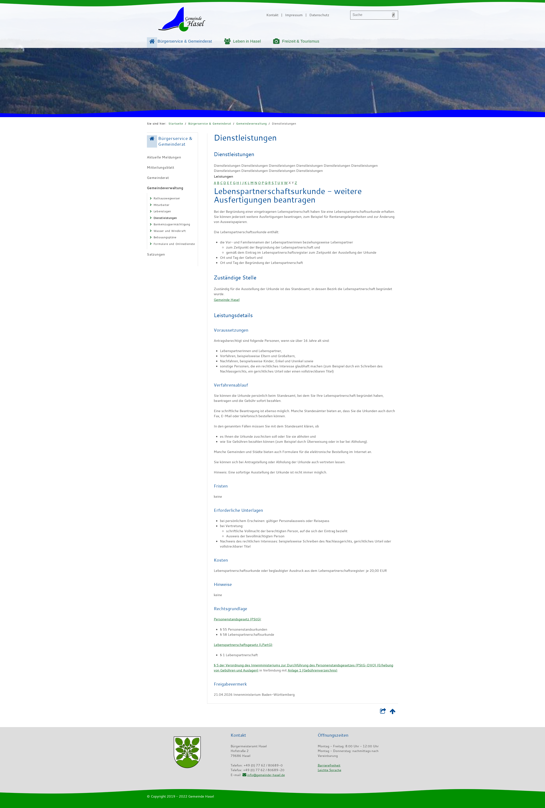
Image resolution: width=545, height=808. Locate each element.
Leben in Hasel (247, 41)
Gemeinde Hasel (227, 299)
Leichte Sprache (329, 770)
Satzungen (156, 254)
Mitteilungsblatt (160, 167)
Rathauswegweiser (166, 198)
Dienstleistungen (284, 123)
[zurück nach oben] (392, 712)
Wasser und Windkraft (169, 231)
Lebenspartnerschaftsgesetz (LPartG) (243, 644)
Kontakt (272, 15)
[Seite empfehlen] (383, 712)
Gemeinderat (158, 177)
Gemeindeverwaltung (251, 123)
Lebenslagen (162, 211)
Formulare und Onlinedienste (174, 244)
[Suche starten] (393, 15)
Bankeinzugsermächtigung (171, 224)
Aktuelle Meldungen (164, 157)
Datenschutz (319, 15)
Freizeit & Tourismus (300, 41)
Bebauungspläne (164, 237)
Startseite (175, 123)
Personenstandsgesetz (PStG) (237, 619)
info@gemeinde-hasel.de (266, 775)
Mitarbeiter (161, 205)
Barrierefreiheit (329, 765)
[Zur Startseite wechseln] (181, 20)
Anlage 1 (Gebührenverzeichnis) (312, 670)
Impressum (294, 15)
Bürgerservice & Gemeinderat (185, 41)
